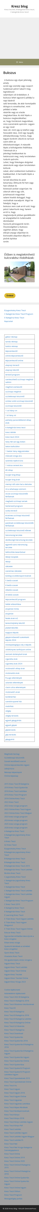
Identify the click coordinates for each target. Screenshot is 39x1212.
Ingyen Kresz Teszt (12, 963)
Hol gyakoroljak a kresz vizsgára (18, 960)
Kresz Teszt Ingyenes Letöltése (17, 1103)
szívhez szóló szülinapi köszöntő (19, 401)
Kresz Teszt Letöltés (12, 1129)
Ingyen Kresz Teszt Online (15, 971)
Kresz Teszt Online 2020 (14, 1161)
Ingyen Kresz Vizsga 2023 (15, 982)
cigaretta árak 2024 (13, 663)
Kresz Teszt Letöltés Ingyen (15, 1133)
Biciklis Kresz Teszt (12, 873)
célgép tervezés (11, 715)
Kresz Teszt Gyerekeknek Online (17, 1082)
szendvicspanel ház (13, 701)
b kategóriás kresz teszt (15, 427)
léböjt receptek (11, 557)
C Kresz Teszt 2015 (12, 904)
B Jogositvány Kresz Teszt (15, 310)
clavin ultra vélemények (15, 687)
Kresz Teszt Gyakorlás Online (16, 1061)
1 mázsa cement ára (14, 465)
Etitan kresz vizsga (12, 942)
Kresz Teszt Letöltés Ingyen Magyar (19, 1136)
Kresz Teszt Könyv (11, 1114)
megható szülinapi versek (16, 501)
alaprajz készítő (12, 370)
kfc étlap (9, 470)
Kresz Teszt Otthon (12, 1191)
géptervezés (10, 730)
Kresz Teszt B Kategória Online (17, 1022)
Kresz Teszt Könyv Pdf (13, 1125)
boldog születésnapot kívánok (18, 576)
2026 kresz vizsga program (15, 827)
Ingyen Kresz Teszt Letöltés (15, 967)
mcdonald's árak (12, 692)
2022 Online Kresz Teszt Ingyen (17, 809)
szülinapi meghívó (13, 391)
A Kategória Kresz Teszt (14, 831)
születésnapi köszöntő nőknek (18, 530)
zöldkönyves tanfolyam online (18, 649)
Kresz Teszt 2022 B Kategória (16, 997)
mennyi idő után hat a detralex (18, 484)
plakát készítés (11, 627)
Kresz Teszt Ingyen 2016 (14, 1093)
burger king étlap (12, 475)
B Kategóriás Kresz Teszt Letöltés (18, 869)
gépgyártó (9, 739)
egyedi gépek (11, 725)
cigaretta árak (11, 659)
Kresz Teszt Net (10, 1144)
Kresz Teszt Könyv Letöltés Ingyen (18, 1122)
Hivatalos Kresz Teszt (13, 956)
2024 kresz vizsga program (15, 820)
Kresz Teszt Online (12, 1154)
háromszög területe (13, 535)
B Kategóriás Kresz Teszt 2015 (17, 866)
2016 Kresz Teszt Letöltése (15, 791)
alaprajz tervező (12, 365)
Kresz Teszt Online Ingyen (15, 1187)
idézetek (9, 566)
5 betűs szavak (11, 580)
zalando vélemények (14, 682)
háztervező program (14, 506)
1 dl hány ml (10, 415)
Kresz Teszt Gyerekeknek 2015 (17, 1078)
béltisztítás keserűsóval (15, 552)
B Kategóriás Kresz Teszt (14, 862)
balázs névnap (11, 346)
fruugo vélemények (13, 678)
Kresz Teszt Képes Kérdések (16, 1107)
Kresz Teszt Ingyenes (13, 1100)
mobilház (9, 706)
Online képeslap (11, 776)
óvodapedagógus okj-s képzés (18, 644)
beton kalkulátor (12, 446)
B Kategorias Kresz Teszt (14, 858)
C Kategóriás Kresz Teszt (14, 887)
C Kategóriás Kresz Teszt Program (18, 314)
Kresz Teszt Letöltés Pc (13, 1140)
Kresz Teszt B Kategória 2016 (16, 1015)
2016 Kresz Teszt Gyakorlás (16, 787)
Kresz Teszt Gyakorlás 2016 (16, 1040)
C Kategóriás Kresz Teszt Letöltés (18, 890)
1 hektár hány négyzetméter (17, 451)
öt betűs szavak (12, 594)
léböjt (7, 561)
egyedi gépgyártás (13, 720)
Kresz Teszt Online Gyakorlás (16, 1177)
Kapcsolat (8, 321)
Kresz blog (19, 6)
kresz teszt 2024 (12, 437)
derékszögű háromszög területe (18, 540)
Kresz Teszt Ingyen (12, 1089)
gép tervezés (10, 734)
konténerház (10, 697)
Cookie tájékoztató (12, 989)
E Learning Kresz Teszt (13, 915)
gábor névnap (11, 337)
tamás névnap (11, 341)
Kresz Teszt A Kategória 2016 (16, 1000)
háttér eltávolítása (13, 604)
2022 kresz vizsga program (15, 805)
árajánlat (9, 613)
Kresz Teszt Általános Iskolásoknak (19, 1004)
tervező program (12, 374)
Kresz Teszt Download (13, 1033)
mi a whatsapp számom (15, 489)
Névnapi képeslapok (13, 772)
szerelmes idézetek (13, 571)
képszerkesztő (11, 351)
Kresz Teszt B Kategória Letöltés (17, 1019)
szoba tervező (11, 510)
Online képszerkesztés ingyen (16, 765)
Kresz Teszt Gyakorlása (14, 1064)
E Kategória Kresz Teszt (14, 317)
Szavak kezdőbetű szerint (15, 761)
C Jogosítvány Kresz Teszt (15, 877)
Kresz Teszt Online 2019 (14, 1157)
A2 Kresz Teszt (10, 845)
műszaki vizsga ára (13, 456)
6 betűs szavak (11, 585)
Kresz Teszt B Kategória (14, 1011)
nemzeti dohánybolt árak (16, 654)
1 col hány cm (11, 410)
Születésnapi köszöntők (14, 757)
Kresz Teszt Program (13, 1195)
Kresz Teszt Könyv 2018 (14, 1118)
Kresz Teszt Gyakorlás (13, 1037)
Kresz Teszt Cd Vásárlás (14, 1026)
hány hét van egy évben (15, 441)
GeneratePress (30, 1208)
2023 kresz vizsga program (15, 816)
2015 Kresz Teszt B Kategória (16, 784)
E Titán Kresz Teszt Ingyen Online (18, 929)
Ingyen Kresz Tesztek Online (16, 978)
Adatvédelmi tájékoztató (14, 993)
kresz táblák (10, 432)
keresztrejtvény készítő (15, 623)
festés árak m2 (11, 618)
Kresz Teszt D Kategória (14, 1030)
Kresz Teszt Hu (10, 1085)
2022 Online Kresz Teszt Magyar (18, 813)
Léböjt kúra (9, 768)
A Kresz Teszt (9, 841)
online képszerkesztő (14, 355)
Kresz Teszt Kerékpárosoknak (16, 1111)
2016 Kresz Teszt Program (15, 795)
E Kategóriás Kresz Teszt (14, 911)
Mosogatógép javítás (13, 1198)
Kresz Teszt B (9, 1008)
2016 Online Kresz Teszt (14, 798)
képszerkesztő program (15, 599)
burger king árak (12, 479)
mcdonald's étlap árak (15, 668)
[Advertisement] (19, 38)
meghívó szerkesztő (13, 387)
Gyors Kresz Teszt (11, 952)
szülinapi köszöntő (13, 406)
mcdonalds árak (12, 673)
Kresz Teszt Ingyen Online (15, 1096)
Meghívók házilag (11, 754)
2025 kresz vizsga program (15, 824)
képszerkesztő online (14, 360)
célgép (8, 711)
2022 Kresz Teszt (11, 802)
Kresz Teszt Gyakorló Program (17, 1068)
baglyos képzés (12, 632)
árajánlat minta (12, 609)
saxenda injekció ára (14, 460)
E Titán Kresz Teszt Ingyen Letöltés (19, 919)
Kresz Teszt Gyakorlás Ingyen (16, 1057)
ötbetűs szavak (11, 590)
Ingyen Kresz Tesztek (13, 974)
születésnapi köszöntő (14, 396)
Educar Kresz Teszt (12, 932)
